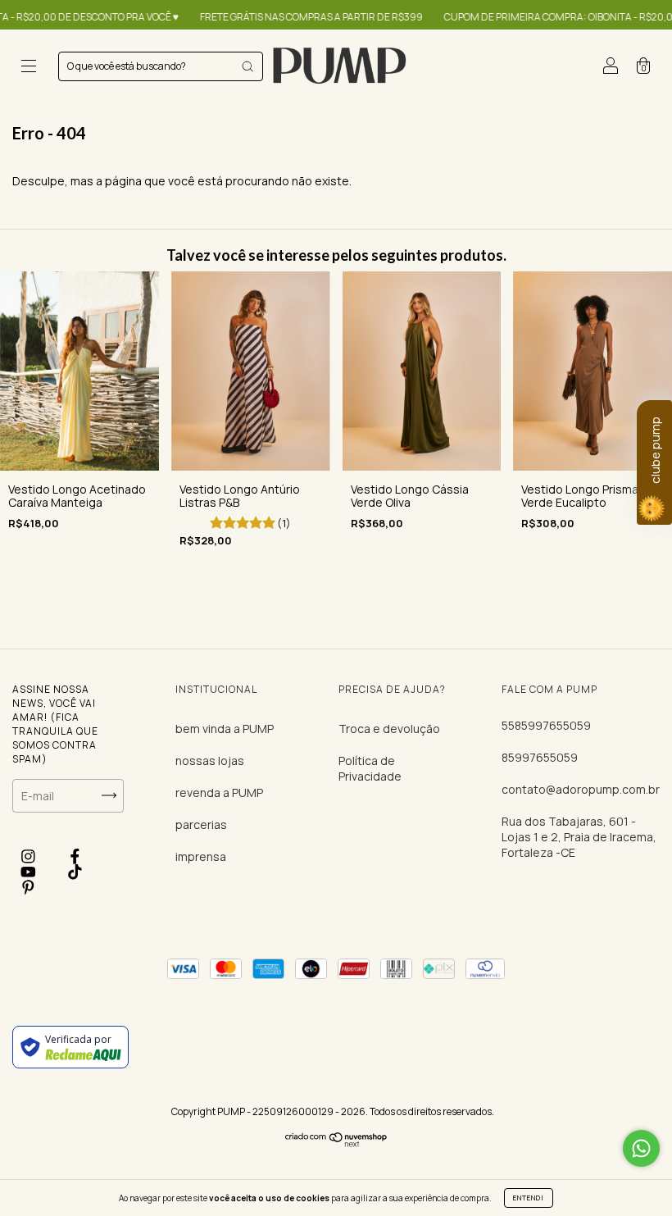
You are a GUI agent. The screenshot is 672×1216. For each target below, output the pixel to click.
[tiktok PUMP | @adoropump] (75, 872)
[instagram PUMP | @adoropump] (29, 856)
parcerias (201, 824)
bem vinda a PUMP (224, 728)
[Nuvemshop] (336, 1142)
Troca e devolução (389, 728)
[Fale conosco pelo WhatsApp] (641, 1148)
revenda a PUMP (219, 792)
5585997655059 (546, 725)
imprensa (200, 856)
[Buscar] (247, 66)
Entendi (528, 1197)
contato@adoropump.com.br (581, 789)
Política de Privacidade (370, 768)
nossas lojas (209, 760)
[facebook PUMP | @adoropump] (75, 856)
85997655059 (540, 757)
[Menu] (28, 67)
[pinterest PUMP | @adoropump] (28, 887)
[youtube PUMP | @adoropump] (29, 872)
